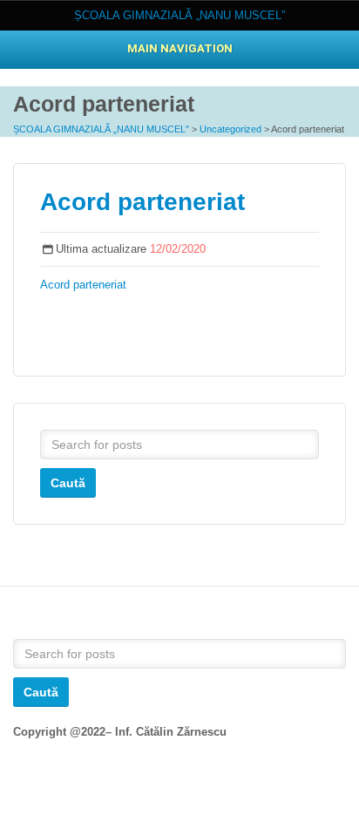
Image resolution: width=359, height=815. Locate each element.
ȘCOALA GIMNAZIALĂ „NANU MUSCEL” (101, 129)
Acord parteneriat (142, 201)
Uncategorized (230, 129)
